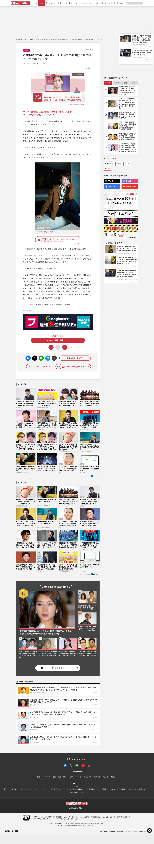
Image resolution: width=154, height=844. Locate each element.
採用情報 (122, 789)
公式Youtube (131, 187)
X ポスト (34, 357)
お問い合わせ (143, 789)
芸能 (41, 3)
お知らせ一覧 (132, 789)
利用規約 (15, 789)
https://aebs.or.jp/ (85, 819)
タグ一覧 (112, 3)
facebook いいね (28, 358)
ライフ (76, 3)
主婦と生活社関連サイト (77, 808)
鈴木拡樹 (45, 39)
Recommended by (85, 476)
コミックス (94, 3)
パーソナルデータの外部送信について (50, 789)
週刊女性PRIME (21, 39)
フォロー (111, 181)
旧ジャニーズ (50, 3)
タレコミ (113, 789)
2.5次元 (42, 63)
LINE (40, 356)
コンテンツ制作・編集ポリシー (76, 789)
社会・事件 (68, 3)
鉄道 (119, 164)
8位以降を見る (58, 668)
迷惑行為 (110, 164)
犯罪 (108, 169)
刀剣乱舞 (35, 63)
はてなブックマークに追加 (47, 358)
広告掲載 (92, 789)
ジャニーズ (46, 777)
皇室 (59, 3)
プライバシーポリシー (28, 789)
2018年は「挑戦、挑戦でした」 (58, 340)
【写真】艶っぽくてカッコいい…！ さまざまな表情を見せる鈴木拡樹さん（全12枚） (57, 240)
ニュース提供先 (102, 789)
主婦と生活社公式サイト (77, 792)
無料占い (120, 3)
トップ (34, 3)
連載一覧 (103, 3)
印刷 (89, 68)
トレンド (84, 3)
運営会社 (6, 789)
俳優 (37, 39)
